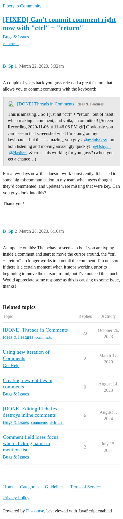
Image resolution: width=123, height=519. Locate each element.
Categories (29, 486)
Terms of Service (85, 486)
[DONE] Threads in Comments (45, 103)
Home (8, 486)
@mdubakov (95, 140)
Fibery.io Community (22, 5)
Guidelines (54, 486)
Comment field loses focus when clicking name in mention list (30, 443)
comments (11, 44)
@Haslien (18, 152)
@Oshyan (102, 146)
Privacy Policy (16, 497)
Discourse (35, 510)
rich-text (57, 422)
